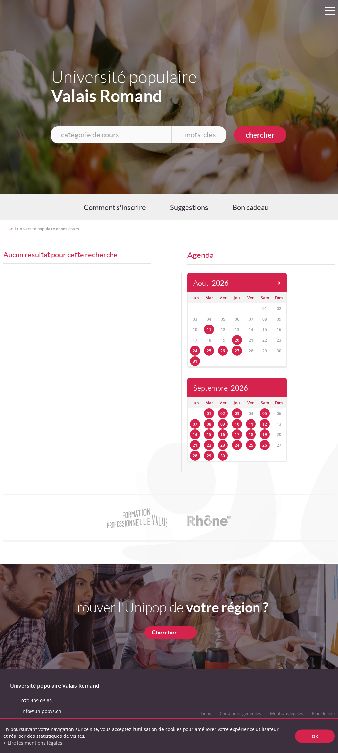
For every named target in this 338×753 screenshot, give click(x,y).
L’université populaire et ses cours (47, 229)
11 (209, 329)
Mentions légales (286, 713)
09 (222, 424)
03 (237, 413)
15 (209, 434)
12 (264, 424)
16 (222, 434)
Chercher (164, 632)
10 (237, 424)
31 (195, 361)
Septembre (220, 388)
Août (211, 283)
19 (264, 434)
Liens (206, 713)
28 (195, 456)
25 (209, 351)
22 (209, 445)
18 (251, 434)
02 (222, 413)
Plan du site (323, 713)
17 (237, 434)
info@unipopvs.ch (41, 711)
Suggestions (189, 207)
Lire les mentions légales (35, 743)
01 (209, 413)
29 (209, 456)
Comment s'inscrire (115, 207)
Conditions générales (240, 713)
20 (237, 340)
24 (195, 351)
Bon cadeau (250, 207)
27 (237, 351)
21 (195, 445)
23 (222, 445)
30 (222, 456)
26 (222, 351)
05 (264, 413)
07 (195, 424)
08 (209, 424)
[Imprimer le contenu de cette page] (296, 231)
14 (195, 434)
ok (315, 736)
